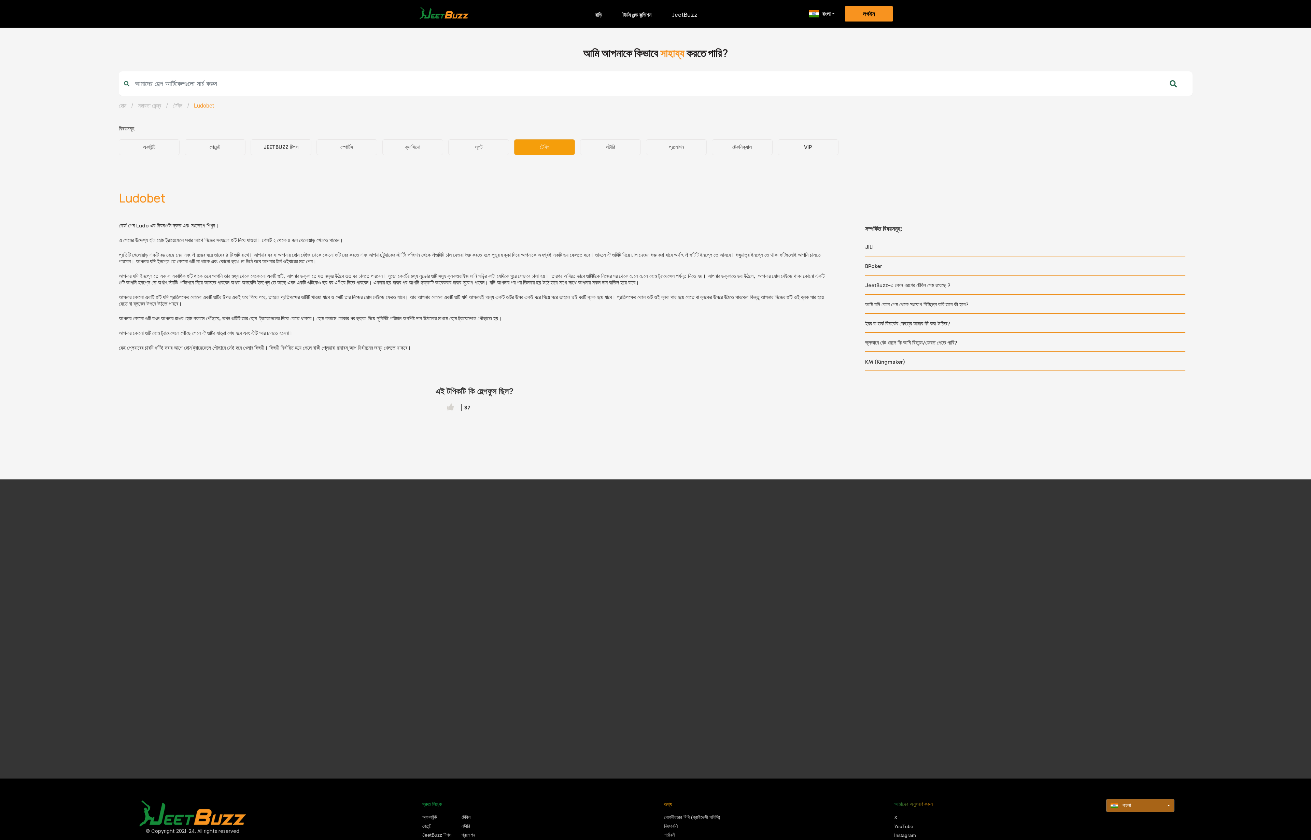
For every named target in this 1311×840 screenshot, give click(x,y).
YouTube (903, 826)
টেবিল (177, 106)
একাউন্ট (149, 147)
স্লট (478, 147)
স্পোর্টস (346, 147)
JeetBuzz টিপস (281, 147)
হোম (122, 106)
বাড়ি (598, 14)
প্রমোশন (676, 147)
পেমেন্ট (215, 147)
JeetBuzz (684, 14)
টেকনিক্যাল (742, 147)
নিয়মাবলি (671, 826)
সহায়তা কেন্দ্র (149, 106)
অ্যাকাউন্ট (429, 817)
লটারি (610, 147)
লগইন (869, 14)
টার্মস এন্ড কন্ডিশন (637, 14)
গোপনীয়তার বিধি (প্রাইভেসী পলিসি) (692, 817)
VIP (808, 147)
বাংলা (826, 13)
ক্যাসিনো (412, 147)
